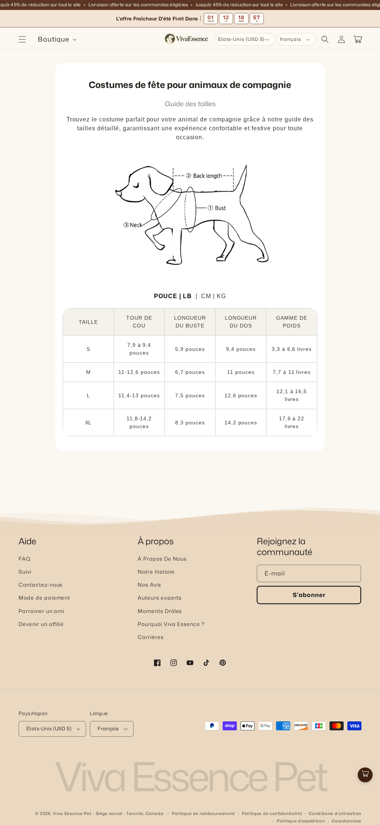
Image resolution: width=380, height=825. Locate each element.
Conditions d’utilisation (335, 813)
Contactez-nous (40, 584)
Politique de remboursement (203, 813)
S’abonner (309, 595)
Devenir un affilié (41, 623)
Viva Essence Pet (72, 813)
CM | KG (213, 296)
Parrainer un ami (41, 610)
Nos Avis (149, 584)
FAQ (25, 558)
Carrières (151, 636)
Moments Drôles (160, 610)
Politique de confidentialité (272, 813)
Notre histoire (156, 571)
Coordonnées (346, 821)
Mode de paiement (44, 597)
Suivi (25, 571)
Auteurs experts (159, 597)
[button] (22, 39)
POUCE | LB (173, 296)
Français (108, 728)
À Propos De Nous (162, 558)
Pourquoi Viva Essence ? (171, 623)
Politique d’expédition (301, 821)
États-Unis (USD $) (48, 728)
